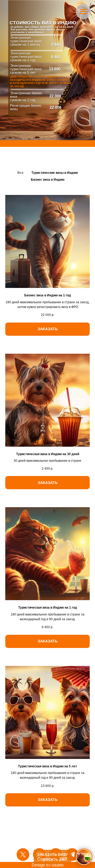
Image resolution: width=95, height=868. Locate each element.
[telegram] (72, 854)
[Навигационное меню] (83, 11)
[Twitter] (23, 854)
